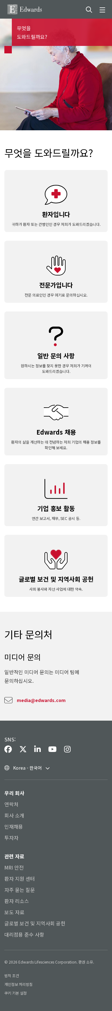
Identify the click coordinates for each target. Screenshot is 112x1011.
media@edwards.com (41, 700)
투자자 (11, 837)
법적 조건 (11, 975)
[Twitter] (23, 749)
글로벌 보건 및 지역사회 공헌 (34, 923)
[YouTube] (52, 749)
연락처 (11, 804)
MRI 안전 (14, 867)
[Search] (89, 9)
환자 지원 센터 (19, 878)
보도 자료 (14, 912)
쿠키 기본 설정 (15, 992)
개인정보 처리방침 (18, 984)
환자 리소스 (16, 901)
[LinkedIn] (37, 749)
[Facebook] (8, 749)
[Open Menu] (103, 9)
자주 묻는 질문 (19, 889)
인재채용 (13, 826)
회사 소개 (14, 815)
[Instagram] (67, 749)
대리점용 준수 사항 (24, 934)
